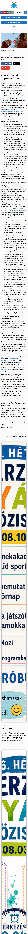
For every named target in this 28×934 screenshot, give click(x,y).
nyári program (17, 57)
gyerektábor (8, 57)
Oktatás (14, 56)
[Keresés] (25, 12)
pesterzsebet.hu (22, 423)
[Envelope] (12, 12)
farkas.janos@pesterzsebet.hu (10, 111)
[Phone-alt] (9, 12)
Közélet (9, 56)
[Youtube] (4, 12)
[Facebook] (1, 12)
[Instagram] (7, 12)
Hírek (7, 52)
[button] (14, 27)
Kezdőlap (3, 52)
